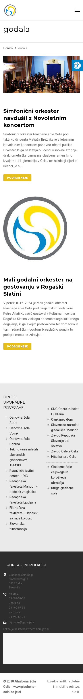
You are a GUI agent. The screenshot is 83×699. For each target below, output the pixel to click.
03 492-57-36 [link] (17, 607)
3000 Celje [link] (15, 583)
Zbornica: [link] (15, 603)
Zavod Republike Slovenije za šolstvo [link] (63, 440)
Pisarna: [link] (14, 593)
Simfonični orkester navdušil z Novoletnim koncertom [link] (34, 118)
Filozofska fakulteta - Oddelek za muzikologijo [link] (23, 513)
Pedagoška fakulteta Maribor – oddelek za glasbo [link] (24, 486)
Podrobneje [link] (17, 177)
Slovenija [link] (14, 587)
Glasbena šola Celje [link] (21, 574)
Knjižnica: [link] (15, 612)
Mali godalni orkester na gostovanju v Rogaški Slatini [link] (37, 286)
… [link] (22, 166)
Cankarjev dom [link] (62, 419)
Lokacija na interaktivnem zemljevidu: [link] (26, 629)
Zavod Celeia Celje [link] (65, 451)
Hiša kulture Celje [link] (64, 457)
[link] (77, 65)
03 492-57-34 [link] (17, 617)
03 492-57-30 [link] (17, 598)
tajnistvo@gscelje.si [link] (22, 622)
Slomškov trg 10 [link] (19, 579)
